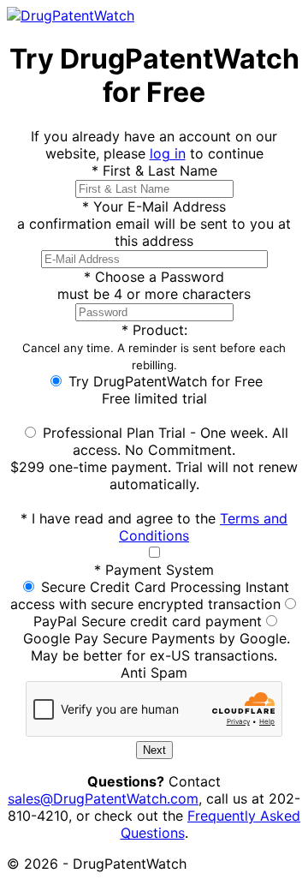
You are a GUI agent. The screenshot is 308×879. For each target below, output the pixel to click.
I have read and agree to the (154, 527)
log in (168, 153)
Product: (154, 346)
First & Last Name (154, 170)
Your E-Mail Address (154, 206)
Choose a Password (154, 276)
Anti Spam (154, 672)
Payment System (154, 569)
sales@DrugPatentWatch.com (103, 798)
